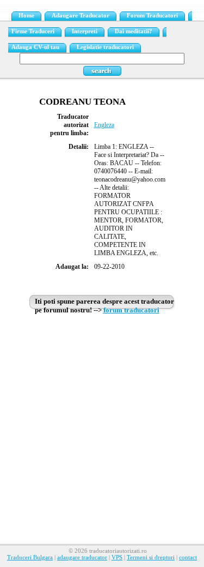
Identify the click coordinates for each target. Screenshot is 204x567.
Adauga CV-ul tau (35, 47)
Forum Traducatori (152, 16)
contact (188, 557)
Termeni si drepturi (151, 557)
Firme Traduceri (32, 31)
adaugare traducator (82, 557)
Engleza (104, 125)
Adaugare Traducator (80, 16)
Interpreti (84, 31)
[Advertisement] (102, 421)
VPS (117, 557)
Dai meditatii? (133, 31)
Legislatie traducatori (105, 47)
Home (26, 16)
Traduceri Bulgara (30, 557)
